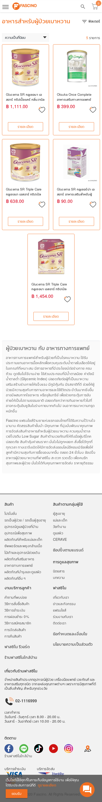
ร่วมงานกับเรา (63, 616)
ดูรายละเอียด (47, 784)
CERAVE (60, 539)
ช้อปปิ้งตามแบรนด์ (68, 550)
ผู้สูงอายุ (59, 513)
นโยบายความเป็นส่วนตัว (73, 644)
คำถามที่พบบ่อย (15, 597)
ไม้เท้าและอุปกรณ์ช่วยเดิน (22, 552)
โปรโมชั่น (10, 513)
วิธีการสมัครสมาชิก (17, 622)
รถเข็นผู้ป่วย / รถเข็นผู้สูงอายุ (25, 520)
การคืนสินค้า (13, 636)
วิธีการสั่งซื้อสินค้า (16, 603)
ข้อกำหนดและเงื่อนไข (70, 634)
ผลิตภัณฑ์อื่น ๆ (15, 578)
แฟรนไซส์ (59, 610)
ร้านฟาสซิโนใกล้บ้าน (20, 657)
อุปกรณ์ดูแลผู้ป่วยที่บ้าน (21, 526)
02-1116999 (25, 701)
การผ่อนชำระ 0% (16, 616)
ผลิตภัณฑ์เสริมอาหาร (19, 558)
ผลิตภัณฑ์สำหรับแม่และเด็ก (23, 539)
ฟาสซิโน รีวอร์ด (17, 646)
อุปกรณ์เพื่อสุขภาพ (18, 532)
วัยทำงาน (59, 526)
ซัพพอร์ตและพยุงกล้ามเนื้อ (23, 545)
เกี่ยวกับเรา (61, 597)
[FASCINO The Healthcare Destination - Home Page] (24, 6)
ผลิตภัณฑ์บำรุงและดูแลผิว (22, 571)
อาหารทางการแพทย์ (18, 565)
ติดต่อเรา (59, 622)
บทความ (59, 577)
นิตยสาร (59, 570)
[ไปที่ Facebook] (8, 748)
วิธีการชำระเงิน (14, 610)
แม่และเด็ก (60, 520)
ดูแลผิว (58, 532)
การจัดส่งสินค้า (15, 629)
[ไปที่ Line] (23, 748)
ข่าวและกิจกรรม (64, 603)
